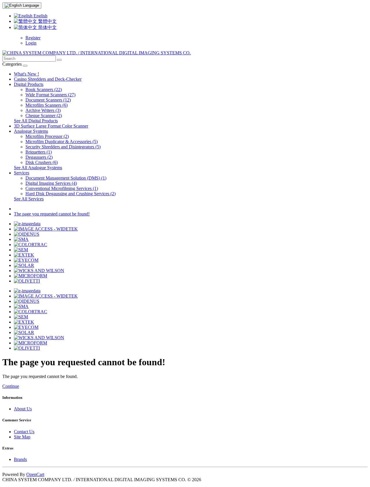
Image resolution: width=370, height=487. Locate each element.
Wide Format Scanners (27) (50, 94)
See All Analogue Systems (38, 167)
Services (21, 172)
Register (32, 37)
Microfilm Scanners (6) (46, 105)
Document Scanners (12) (48, 99)
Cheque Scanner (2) (43, 115)
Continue (10, 386)
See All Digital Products (36, 120)
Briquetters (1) (38, 152)
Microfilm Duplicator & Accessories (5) (61, 141)
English (39, 15)
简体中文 (47, 27)
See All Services (29, 198)
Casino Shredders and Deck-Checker (48, 79)
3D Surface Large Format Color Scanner (51, 125)
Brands (20, 459)
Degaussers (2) (39, 157)
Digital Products (28, 84)
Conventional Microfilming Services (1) (61, 188)
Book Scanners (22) (43, 89)
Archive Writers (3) (43, 110)
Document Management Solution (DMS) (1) (65, 178)
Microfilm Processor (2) (47, 136)
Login (30, 42)
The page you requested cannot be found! (52, 213)
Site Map (22, 436)
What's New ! (26, 73)
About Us (23, 408)
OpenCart (35, 474)
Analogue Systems (31, 131)
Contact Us (24, 431)
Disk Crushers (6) (41, 162)
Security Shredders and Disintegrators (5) (63, 146)
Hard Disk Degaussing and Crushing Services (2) (70, 193)
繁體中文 (47, 21)
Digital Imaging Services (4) (51, 183)
